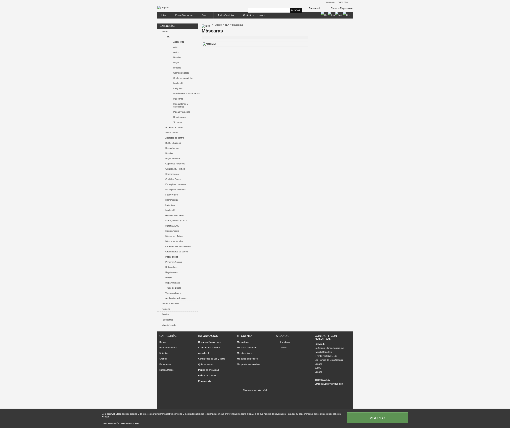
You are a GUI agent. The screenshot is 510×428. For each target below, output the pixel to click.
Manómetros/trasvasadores (185, 93)
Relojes (169, 277)
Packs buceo (171, 257)
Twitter (283, 347)
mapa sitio (343, 2)
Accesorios (178, 42)
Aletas (176, 52)
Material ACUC (172, 226)
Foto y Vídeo (171, 194)
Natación (166, 309)
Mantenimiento (172, 231)
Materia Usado (169, 325)
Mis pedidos (243, 342)
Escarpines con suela (175, 184)
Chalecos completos (183, 78)
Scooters (177, 122)
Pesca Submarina (181, 16)
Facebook (285, 342)
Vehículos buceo (173, 293)
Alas (175, 47)
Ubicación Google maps (209, 342)
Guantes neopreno (174, 215)
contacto (330, 2)
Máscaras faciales (174, 241)
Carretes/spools (181, 73)
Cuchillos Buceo (173, 179)
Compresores (172, 174)
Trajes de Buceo (173, 288)
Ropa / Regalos (172, 282)
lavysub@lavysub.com (332, 384)
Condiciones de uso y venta (211, 359)
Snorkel (165, 314)
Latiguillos (178, 88)
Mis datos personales (247, 359)
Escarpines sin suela (175, 189)
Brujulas (177, 67)
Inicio (163, 15)
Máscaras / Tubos (174, 236)
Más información (111, 423)
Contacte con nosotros (254, 15)
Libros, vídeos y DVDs (176, 220)
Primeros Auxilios (173, 262)
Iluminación (178, 83)
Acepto (377, 418)
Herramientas (171, 200)
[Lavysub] (163, 7)
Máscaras (178, 99)
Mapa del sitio (204, 381)
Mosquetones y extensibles (180, 105)
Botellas (177, 57)
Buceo (203, 16)
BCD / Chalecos (173, 143)
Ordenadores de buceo (176, 251)
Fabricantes (167, 320)
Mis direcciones (244, 353)
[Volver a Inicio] (206, 24)
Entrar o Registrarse (342, 8)
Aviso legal (203, 353)
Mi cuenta (244, 335)
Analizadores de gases (176, 298)
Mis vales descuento (247, 347)
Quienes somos (206, 364)
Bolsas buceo (171, 148)
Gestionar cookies (130, 423)
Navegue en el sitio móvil (255, 390)
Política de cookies (207, 375)
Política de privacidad (208, 370)
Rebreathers (171, 267)
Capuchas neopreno (175, 163)
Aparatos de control (174, 138)
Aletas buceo (171, 132)
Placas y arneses (181, 112)
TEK (167, 36)
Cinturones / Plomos (175, 169)
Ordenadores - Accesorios (178, 246)
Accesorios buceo (174, 127)
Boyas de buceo (173, 158)
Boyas (176, 62)
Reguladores (179, 117)
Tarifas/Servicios (224, 16)
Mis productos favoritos (248, 364)
